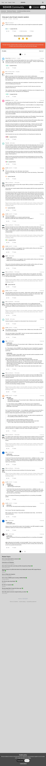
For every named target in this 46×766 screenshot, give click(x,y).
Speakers (4, 572)
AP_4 (6, 71)
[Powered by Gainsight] (23, 599)
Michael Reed (8, 58)
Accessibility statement (31, 601)
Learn (6, 2)
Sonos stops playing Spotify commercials (10, 558)
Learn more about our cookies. (24, 758)
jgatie (6, 255)
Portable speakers (5, 579)
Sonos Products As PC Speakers (8, 563)
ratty (6, 341)
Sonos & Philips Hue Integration (8, 574)
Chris (6, 182)
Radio (13, 2)
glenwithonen (7, 100)
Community (3, 11)
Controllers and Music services (23, 11)
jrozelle (6, 167)
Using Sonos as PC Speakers (8, 562)
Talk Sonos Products (11, 11)
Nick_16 (7, 22)
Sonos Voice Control (6, 567)
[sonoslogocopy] (23, 2)
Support (10, 2)
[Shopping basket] (42, 2)
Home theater (4, 593)
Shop (3, 2)
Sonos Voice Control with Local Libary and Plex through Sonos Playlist (16, 565)
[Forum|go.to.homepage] (13, 7)
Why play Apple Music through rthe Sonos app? (12, 588)
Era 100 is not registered (7, 584)
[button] (1, 7)
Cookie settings (22, 601)
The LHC (7, 143)
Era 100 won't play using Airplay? (9, 581)
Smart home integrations (6, 575)
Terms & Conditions (14, 601)
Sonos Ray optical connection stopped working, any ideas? (14, 591)
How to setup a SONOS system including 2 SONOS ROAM (14, 577)
